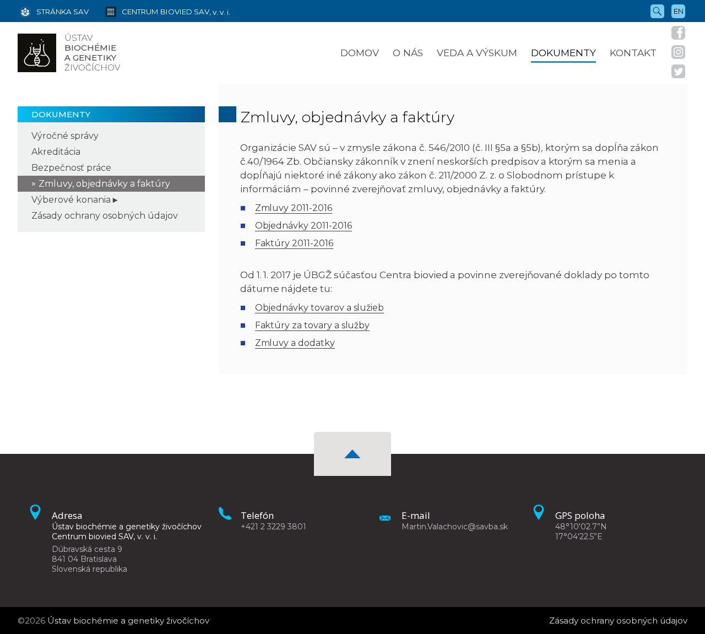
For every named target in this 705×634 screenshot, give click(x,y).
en (679, 11)
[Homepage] (37, 53)
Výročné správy (65, 136)
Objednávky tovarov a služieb (319, 307)
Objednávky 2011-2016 (303, 225)
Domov (359, 52)
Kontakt (633, 52)
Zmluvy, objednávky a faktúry (104, 183)
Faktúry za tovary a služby (312, 325)
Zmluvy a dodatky (295, 343)
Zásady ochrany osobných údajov (104, 215)
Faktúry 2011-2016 (294, 243)
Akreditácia (55, 152)
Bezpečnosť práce (71, 167)
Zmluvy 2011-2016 (293, 208)
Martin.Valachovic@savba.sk (455, 527)
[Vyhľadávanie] (657, 10)
